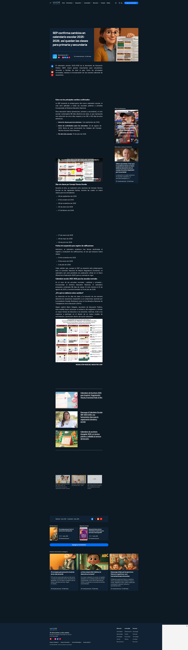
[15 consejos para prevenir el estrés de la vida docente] (54, 533)
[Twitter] (53, 639)
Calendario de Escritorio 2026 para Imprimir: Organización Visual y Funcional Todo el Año (91, 395)
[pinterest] (69, 57)
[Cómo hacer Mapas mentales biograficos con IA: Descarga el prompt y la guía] (126, 126)
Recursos (119, 114)
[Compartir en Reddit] (52, 72)
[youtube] (59, 57)
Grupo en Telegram (54, 642)
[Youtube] (50, 639)
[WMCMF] (60, 639)
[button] (50, 3)
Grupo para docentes (130, 3)
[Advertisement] (94, 16)
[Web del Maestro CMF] (55, 56)
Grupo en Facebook (65, 642)
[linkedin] (65, 57)
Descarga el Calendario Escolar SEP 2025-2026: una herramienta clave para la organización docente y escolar (91, 417)
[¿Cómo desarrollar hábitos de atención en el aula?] (94, 562)
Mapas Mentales (130, 111)
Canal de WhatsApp (76, 642)
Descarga (119, 111)
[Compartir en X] (52, 69)
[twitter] (61, 57)
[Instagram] (55, 639)
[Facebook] (58, 639)
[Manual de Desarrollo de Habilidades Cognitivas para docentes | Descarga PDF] (83, 533)
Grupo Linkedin (86, 642)
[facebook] (67, 57)
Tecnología (126, 114)
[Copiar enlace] (52, 75)
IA (123, 111)
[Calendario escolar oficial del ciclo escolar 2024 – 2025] (79, 479)
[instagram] (63, 57)
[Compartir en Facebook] (52, 66)
